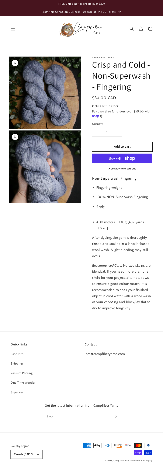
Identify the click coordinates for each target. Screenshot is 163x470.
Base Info (17, 354)
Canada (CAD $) (24, 454)
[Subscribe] (115, 416)
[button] (12, 28)
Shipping (17, 363)
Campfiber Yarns (122, 460)
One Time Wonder (23, 382)
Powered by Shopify (141, 460)
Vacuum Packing (21, 373)
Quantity (97, 123)
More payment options (122, 168)
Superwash (18, 392)
